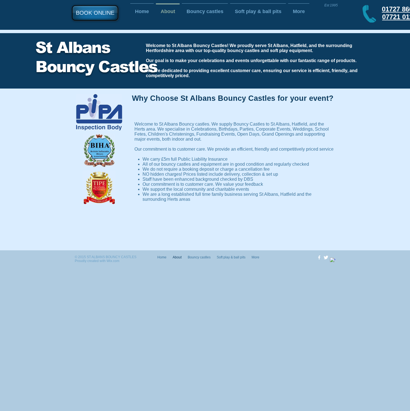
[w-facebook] (319, 257)
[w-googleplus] (332, 260)
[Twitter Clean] (326, 257)
